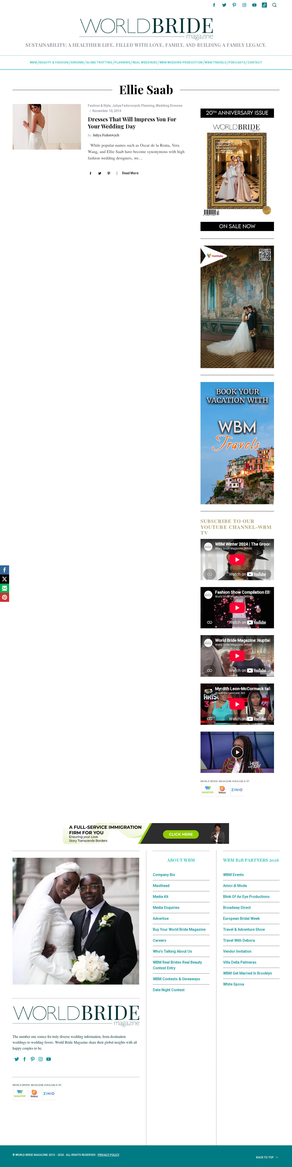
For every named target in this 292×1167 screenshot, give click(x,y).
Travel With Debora (239, 940)
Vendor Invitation (237, 951)
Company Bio (164, 875)
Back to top (265, 1157)
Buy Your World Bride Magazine (179, 929)
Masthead (161, 886)
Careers (159, 940)
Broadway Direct (237, 907)
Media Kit (160, 896)
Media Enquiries (166, 907)
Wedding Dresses (169, 105)
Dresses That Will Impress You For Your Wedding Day (132, 122)
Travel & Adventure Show (244, 929)
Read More (130, 173)
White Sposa (233, 984)
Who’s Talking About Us (172, 951)
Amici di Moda (235, 886)
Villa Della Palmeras (239, 962)
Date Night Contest (169, 990)
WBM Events (233, 875)
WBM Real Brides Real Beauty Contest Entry (177, 965)
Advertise (161, 918)
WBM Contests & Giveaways (176, 979)
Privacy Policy (108, 1155)
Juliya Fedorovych (126, 105)
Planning (147, 105)
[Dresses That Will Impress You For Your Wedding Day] (47, 127)
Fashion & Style (99, 105)
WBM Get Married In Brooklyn (247, 973)
